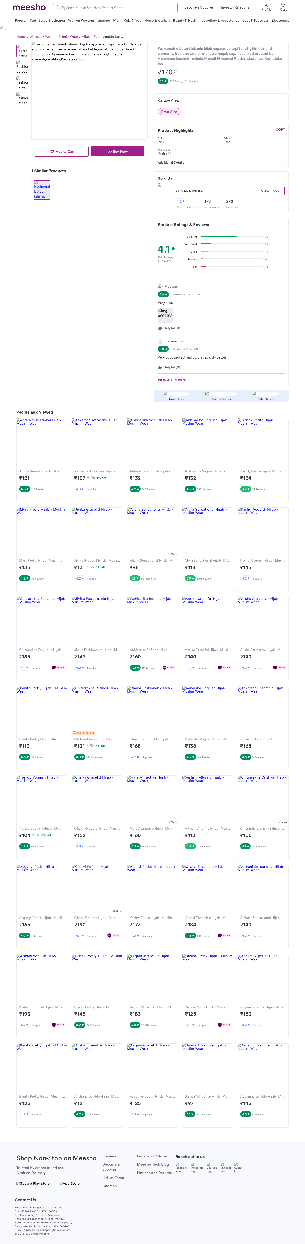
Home (21, 36)
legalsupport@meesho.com (53, 1230)
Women (36, 36)
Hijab (86, 36)
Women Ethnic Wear (61, 36)
